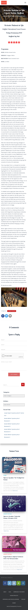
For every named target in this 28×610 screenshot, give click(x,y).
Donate (14, 602)
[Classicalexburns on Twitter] (9, 583)
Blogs (4, 475)
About (5, 591)
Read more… (15, 490)
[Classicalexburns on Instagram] (23, 583)
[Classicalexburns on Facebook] (5, 583)
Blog (10, 591)
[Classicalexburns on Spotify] (19, 583)
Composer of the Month (19, 591)
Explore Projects (14, 595)
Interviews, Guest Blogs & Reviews (11, 599)
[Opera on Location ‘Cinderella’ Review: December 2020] (14, 503)
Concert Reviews (7, 514)
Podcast (23, 599)
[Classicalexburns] (4, 2)
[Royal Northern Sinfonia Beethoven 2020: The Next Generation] (14, 543)
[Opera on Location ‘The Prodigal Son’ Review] (14, 464)
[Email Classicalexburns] (14, 583)
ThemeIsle (19, 606)
